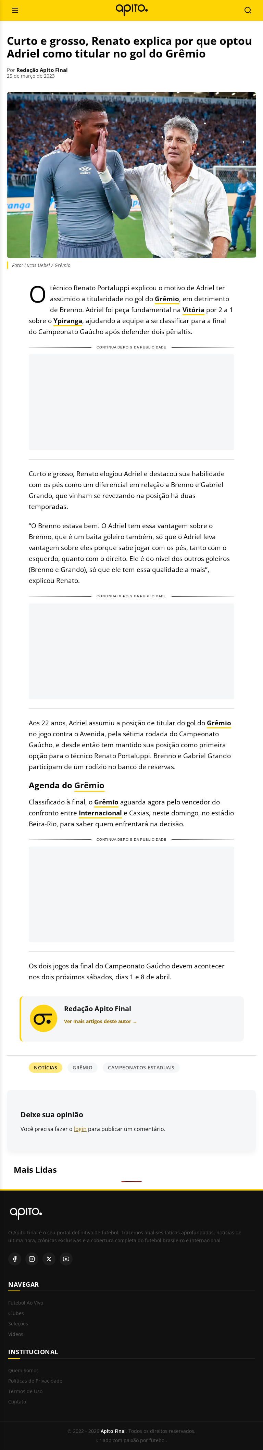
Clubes (16, 1314)
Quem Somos (23, 1371)
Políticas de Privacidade (35, 1381)
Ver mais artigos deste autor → (100, 1021)
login (80, 1129)
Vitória (193, 309)
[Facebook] (14, 1258)
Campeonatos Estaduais (141, 1067)
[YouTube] (66, 1258)
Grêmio (167, 298)
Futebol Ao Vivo (25, 1303)
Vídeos (15, 1334)
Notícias (45, 1067)
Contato (17, 1402)
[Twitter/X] (48, 1258)
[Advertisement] (131, 402)
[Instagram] (31, 1258)
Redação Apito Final (42, 69)
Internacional (100, 812)
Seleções (18, 1324)
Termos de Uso (25, 1392)
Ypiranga (67, 320)
